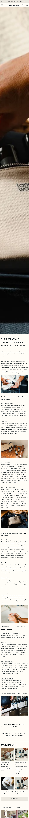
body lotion (10, 489)
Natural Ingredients (6, 642)
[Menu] (2, 5)
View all (14, 799)
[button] (23, 5)
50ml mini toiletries (21, 356)
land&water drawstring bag (12, 552)
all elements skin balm (9, 495)
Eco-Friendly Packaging (7, 661)
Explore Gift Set (5, 762)
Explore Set (22, 582)
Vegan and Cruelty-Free (7, 678)
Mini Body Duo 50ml (20, 791)
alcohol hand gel (14, 468)
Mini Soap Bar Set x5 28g (7, 791)
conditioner (4, 415)
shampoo (22, 413)
